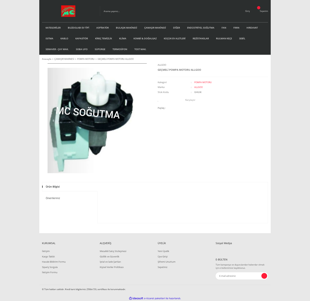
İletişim (46, 251)
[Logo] (68, 11)
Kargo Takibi (48, 256)
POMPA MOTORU (203, 82)
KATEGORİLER (53, 27)
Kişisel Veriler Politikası (112, 267)
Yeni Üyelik (163, 251)
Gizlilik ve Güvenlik (109, 256)
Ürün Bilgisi (53, 186)
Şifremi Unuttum (166, 261)
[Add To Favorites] (159, 100)
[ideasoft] (136, 298)
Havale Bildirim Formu (54, 261)
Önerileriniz (53, 198)
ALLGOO (162, 64)
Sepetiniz (162, 267)
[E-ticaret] (154, 298)
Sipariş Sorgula (50, 267)
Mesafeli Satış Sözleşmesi (113, 251)
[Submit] (264, 276)
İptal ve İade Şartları (110, 261)
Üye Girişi (163, 256)
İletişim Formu (49, 272)
